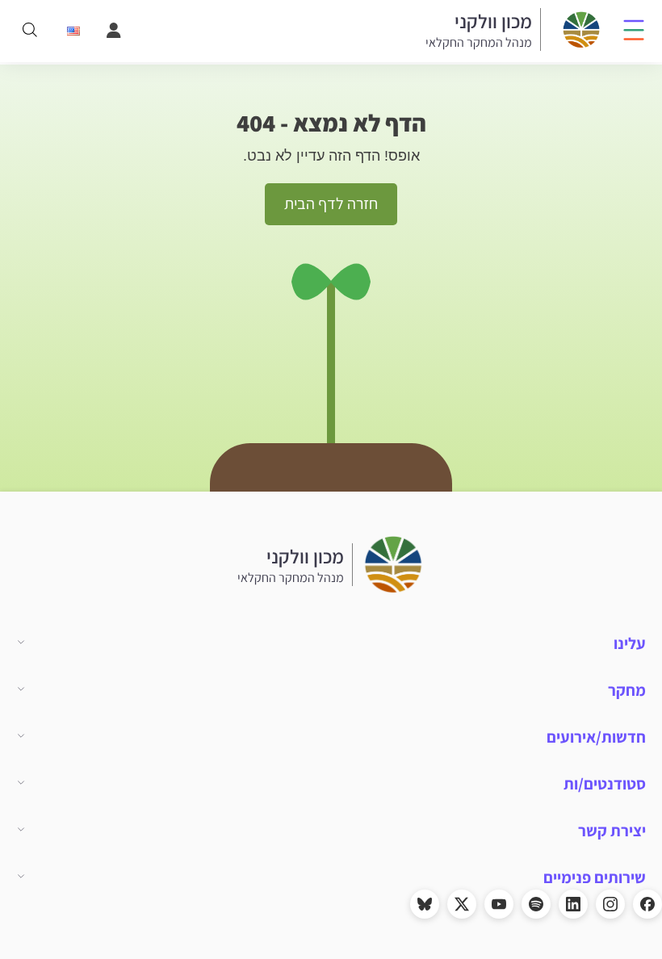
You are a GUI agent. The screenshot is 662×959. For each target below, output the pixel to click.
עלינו (630, 643)
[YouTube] (498, 904)
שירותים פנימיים (594, 877)
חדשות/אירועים (596, 737)
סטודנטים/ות (605, 783)
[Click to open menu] (634, 29)
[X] (461, 904)
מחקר (627, 690)
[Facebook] (647, 904)
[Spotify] (536, 904)
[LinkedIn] (573, 904)
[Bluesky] (424, 904)
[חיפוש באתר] (30, 31)
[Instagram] (610, 904)
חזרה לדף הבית (331, 203)
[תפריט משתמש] (112, 30)
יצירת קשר (612, 830)
